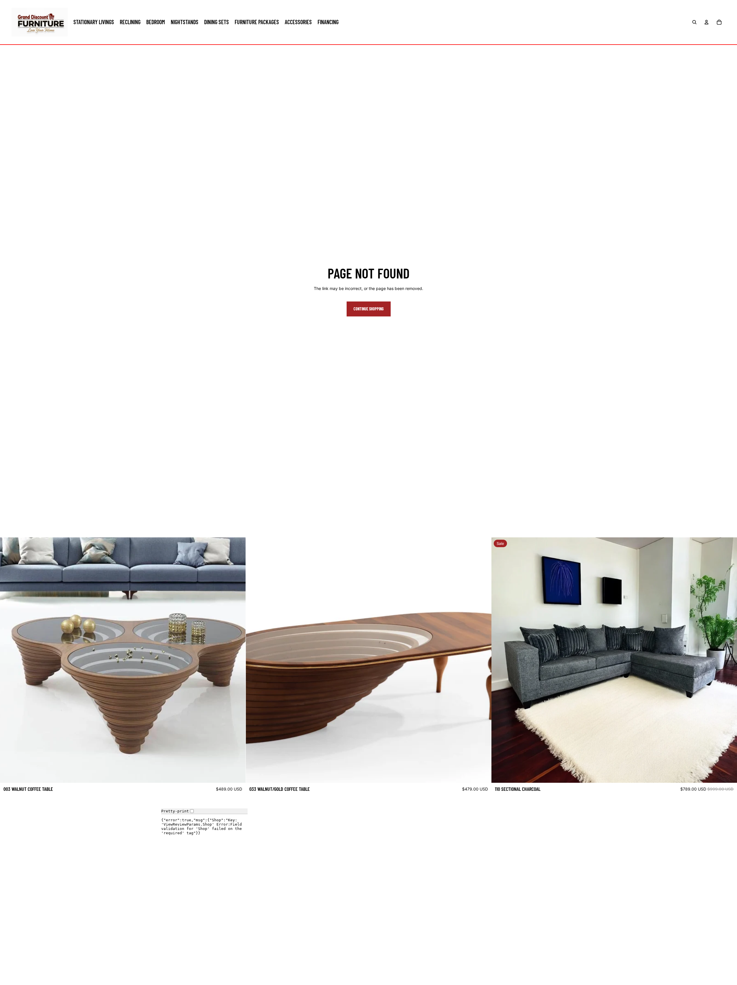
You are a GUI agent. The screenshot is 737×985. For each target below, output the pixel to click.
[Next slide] (237, 660)
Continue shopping (369, 308)
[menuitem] (93, 22)
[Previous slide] (8, 660)
